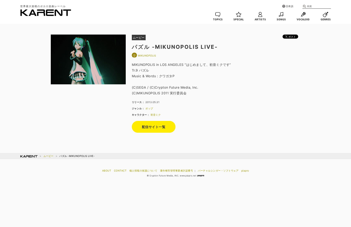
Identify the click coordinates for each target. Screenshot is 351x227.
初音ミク (156, 114)
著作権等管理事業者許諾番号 (176, 170)
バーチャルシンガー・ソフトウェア (218, 170)
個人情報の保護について (143, 170)
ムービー (48, 155)
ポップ (149, 108)
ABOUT (106, 170)
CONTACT (120, 170)
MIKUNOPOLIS (147, 55)
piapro (245, 170)
